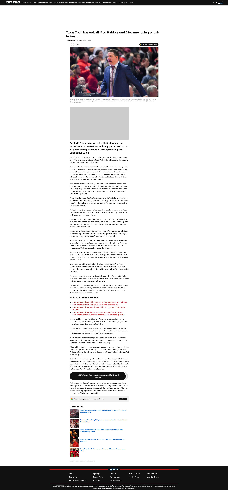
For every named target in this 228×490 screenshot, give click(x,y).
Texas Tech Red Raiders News (42, 2)
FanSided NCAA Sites (126, 2)
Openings (96, 474)
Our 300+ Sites (134, 474)
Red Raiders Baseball (110, 2)
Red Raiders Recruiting (94, 2)
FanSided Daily (152, 474)
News (29, 2)
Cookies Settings (116, 480)
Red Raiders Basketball (77, 2)
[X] (213, 2)
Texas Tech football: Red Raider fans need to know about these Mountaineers (99, 302)
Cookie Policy (134, 477)
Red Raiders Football (61, 2)
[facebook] (216, 2)
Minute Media (60, 485)
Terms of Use (115, 477)
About (24, 2)
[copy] (80, 44)
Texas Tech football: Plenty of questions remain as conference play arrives (98, 315)
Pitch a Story (73, 477)
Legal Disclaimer (153, 477)
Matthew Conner (74, 40)
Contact (113, 474)
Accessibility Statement (77, 480)
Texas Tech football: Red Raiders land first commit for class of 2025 (95, 305)
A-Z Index (96, 480)
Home (72, 461)
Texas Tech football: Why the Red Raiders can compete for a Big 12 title (97, 312)
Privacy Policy (98, 477)
